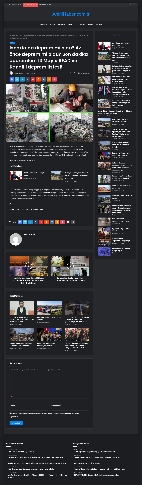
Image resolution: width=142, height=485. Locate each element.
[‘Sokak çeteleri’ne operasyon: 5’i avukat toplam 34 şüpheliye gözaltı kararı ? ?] (77, 308)
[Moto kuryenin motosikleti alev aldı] (104, 222)
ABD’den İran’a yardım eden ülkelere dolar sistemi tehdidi (121, 79)
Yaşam (90, 24)
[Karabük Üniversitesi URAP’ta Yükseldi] (49, 308)
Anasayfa (43, 24)
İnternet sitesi (56, 405)
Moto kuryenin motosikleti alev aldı (120, 220)
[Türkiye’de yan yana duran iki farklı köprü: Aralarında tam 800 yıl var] (57, 175)
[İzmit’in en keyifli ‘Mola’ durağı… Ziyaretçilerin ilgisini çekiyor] (104, 103)
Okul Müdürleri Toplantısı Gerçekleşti (121, 239)
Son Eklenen (115, 35)
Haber (52, 24)
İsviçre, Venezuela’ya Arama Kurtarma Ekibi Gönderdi (21, 344)
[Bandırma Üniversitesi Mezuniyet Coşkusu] (49, 334)
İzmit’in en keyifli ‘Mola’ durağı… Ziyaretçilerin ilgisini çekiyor (121, 102)
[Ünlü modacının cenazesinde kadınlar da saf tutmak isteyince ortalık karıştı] (77, 334)
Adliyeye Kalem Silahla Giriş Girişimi (121, 249)
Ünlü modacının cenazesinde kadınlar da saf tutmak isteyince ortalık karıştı (76, 345)
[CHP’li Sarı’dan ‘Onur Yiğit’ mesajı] (16, 175)
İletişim (99, 24)
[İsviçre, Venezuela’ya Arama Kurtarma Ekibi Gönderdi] (22, 334)
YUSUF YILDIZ (18, 73)
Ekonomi (61, 24)
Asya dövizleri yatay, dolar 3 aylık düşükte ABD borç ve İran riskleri (115, 112)
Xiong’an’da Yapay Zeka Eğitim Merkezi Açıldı (122, 177)
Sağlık (71, 24)
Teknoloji (81, 24)
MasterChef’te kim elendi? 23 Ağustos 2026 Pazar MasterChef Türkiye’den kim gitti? (122, 91)
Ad (11, 397)
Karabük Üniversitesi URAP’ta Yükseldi (49, 318)
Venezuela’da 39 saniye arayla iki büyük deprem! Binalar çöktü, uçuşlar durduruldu (122, 209)
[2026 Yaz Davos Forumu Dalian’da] (104, 189)
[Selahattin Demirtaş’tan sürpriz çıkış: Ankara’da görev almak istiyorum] (22, 308)
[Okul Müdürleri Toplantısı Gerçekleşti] (104, 241)
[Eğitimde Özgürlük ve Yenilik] (104, 231)
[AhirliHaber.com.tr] (71, 14)
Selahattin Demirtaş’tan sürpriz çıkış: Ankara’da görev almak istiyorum (63, 5)
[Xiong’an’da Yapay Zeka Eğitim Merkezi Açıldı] (104, 179)
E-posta (13, 405)
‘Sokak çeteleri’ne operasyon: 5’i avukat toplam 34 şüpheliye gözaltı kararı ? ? (77, 319)
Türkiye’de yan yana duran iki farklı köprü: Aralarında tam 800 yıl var (77, 176)
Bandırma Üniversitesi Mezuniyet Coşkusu (46, 344)
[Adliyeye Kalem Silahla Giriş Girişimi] (104, 251)
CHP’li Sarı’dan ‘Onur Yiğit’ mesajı (120, 44)
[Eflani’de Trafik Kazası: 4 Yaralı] (104, 199)
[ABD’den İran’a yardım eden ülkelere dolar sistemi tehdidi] (104, 80)
